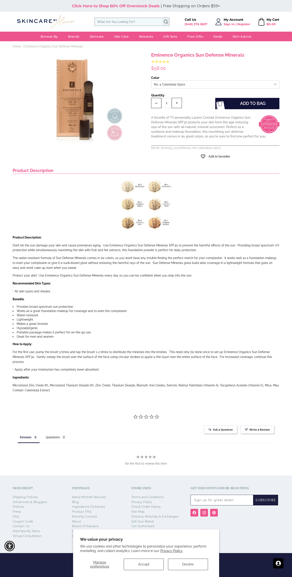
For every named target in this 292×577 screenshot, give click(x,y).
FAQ (16, 516)
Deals (217, 36)
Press (17, 512)
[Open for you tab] (278, 563)
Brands (74, 36)
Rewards (146, 36)
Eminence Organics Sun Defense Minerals (53, 46)
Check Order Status (146, 507)
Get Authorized (142, 526)
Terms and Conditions (147, 497)
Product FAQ (81, 512)
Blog (75, 502)
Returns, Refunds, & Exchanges (154, 516)
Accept (143, 564)
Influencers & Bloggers (30, 502)
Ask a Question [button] (223, 429)
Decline (188, 564)
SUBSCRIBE (265, 500)
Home (17, 46)
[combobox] (132, 22)
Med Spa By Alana (26, 531)
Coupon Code (23, 521)
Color (155, 78)
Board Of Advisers (85, 526)
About (76, 521)
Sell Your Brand (142, 521)
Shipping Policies (25, 497)
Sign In (229, 24)
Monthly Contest (84, 516)
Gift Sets (170, 36)
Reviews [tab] (25, 437)
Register (243, 24)
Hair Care (121, 36)
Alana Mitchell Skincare (89, 497)
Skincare (97, 36)
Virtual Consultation (27, 536)
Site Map (138, 512)
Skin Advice (242, 36)
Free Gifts (195, 36)
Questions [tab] (53, 437)
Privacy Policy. (171, 551)
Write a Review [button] (259, 429)
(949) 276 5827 (196, 24)
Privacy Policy (141, 502)
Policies (18, 507)
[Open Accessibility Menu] (9, 546)
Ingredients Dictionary (88, 507)
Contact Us (21, 526)
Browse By (49, 36)
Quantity (157, 95)
